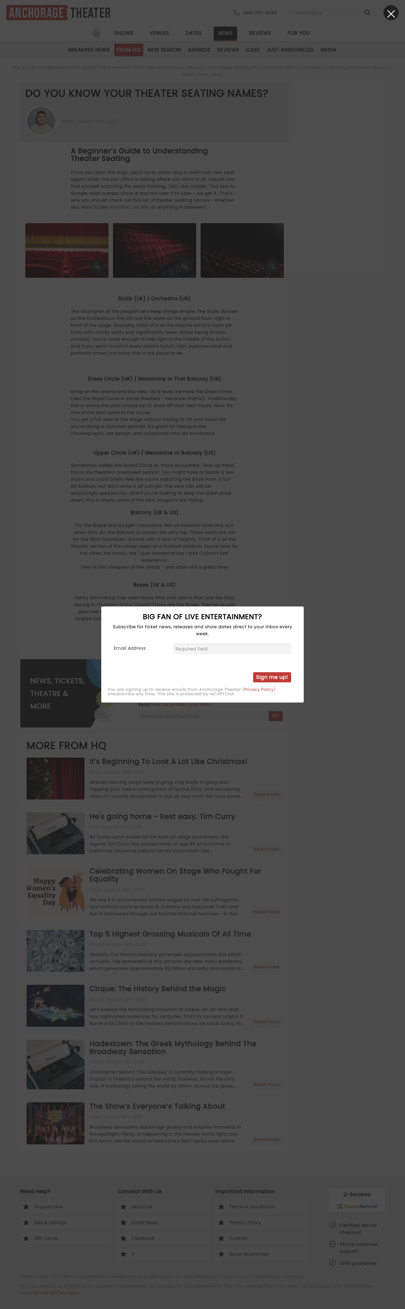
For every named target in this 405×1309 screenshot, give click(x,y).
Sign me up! (272, 677)
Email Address (130, 648)
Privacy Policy (259, 689)
